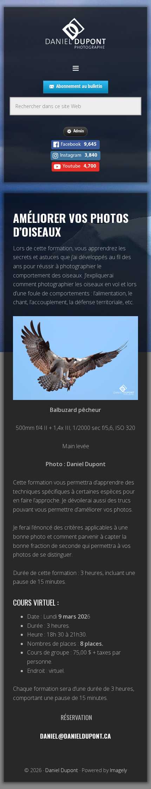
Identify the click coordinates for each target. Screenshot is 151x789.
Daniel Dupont (75, 34)
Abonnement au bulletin (79, 86)
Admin (78, 131)
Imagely (118, 770)
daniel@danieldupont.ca (75, 735)
